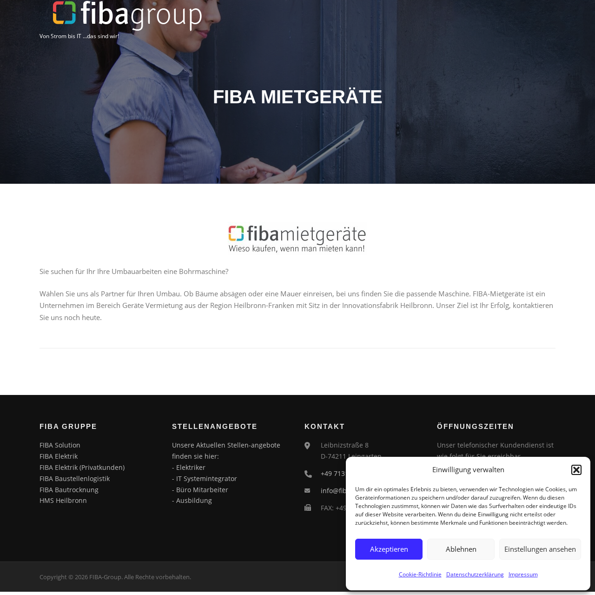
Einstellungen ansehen (540, 549)
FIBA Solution (60, 445)
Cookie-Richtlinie (420, 574)
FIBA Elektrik (59, 456)
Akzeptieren (389, 549)
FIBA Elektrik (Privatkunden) (82, 467)
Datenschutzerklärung (475, 574)
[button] (576, 470)
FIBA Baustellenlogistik (75, 478)
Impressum (523, 574)
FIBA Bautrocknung (69, 489)
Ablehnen (461, 549)
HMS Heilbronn (63, 500)
